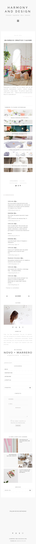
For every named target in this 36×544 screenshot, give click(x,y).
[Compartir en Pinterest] (21, 185)
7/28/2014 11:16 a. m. (14, 235)
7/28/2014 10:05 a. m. (14, 210)
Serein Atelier (21, 540)
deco (6, 369)
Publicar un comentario (12, 288)
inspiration (13, 183)
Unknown (11, 201)
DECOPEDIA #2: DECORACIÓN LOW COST (24, 441)
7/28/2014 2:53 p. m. (14, 255)
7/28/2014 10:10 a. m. (14, 220)
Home (18, 296)
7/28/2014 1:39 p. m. (13, 244)
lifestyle (8, 380)
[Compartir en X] (16, 185)
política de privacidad (18, 422)
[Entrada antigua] (29, 296)
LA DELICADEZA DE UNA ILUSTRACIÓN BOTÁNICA (24, 471)
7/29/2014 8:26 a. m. (14, 272)
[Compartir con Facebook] (18, 185)
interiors (23, 183)
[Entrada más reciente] (7, 296)
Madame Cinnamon (14, 258)
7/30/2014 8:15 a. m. (13, 284)
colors (22, 180)
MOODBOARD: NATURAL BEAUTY (12, 455)
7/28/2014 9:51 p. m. (13, 263)
